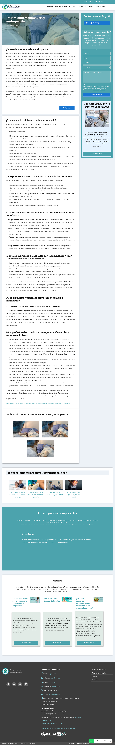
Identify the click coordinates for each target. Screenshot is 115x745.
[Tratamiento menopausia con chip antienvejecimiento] (26, 429)
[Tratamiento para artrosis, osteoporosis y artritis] (36, 485)
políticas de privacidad (99, 90)
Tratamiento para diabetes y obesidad (55, 493)
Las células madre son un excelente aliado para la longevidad (20, 602)
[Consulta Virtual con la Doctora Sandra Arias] (97, 118)
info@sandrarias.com (55, 694)
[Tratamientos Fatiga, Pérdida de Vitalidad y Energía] (17, 485)
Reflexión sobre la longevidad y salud (52, 600)
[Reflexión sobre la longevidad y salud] (67, 599)
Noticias (91, 6)
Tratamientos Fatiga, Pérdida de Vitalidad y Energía (17, 494)
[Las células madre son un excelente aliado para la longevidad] (35, 600)
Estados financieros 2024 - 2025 (51, 723)
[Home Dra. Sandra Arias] (11, 6)
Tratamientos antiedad (79, 6)
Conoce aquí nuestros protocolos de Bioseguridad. (58, 728)
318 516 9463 (53, 682)
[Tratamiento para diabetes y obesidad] (54, 485)
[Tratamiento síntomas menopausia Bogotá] (40, 448)
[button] (97, 23)
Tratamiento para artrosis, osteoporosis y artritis (36, 494)
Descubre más (97, 153)
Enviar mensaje (97, 94)
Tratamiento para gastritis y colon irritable (73, 494)
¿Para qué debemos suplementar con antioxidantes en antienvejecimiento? (84, 603)
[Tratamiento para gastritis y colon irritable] (73, 485)
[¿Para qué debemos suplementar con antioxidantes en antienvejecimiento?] (98, 599)
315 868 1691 (87, 2)
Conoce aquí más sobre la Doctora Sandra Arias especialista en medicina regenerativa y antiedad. (38, 403)
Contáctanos (100, 6)
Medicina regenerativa (62, 6)
